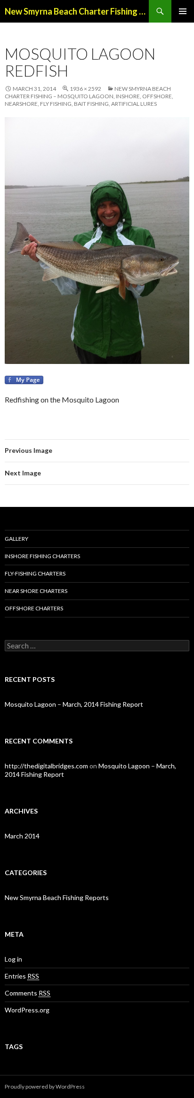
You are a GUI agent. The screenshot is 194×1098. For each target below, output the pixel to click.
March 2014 (22, 836)
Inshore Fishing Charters (42, 556)
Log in (13, 959)
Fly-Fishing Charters (35, 573)
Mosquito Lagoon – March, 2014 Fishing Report (74, 704)
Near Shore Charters (36, 590)
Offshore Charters (34, 608)
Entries (22, 976)
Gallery (16, 538)
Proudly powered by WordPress (45, 1086)
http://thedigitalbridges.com (46, 766)
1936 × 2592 (85, 88)
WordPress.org (27, 1010)
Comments (27, 993)
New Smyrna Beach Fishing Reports (57, 897)
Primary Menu (182, 11)
